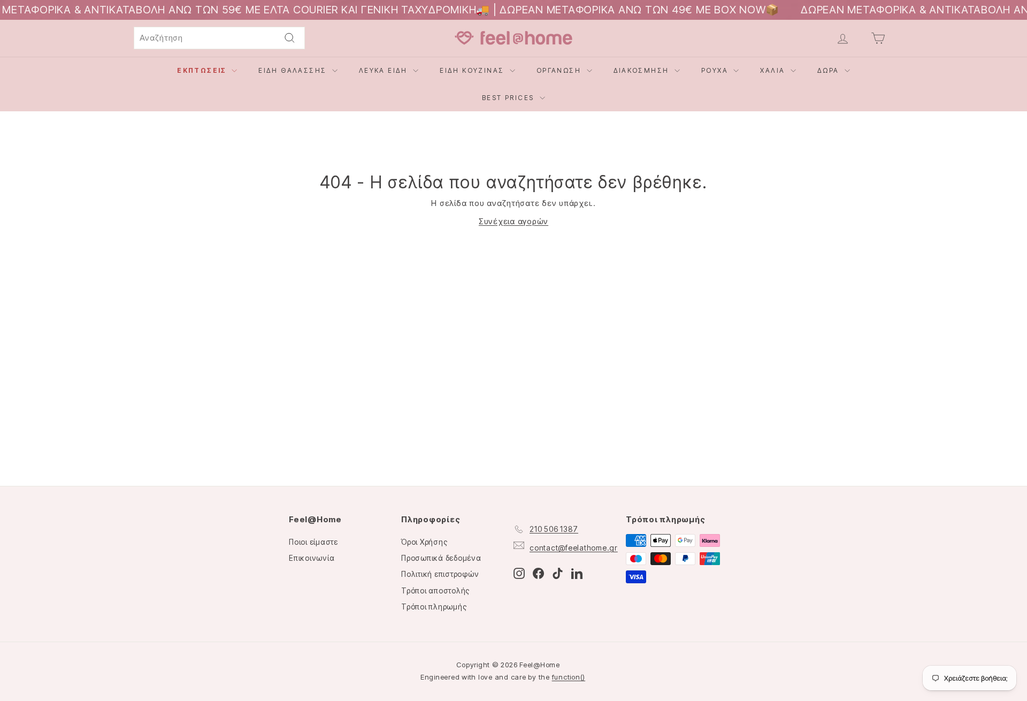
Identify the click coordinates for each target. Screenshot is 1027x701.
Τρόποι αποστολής (435, 590)
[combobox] (219, 38)
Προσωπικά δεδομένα (441, 557)
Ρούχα (716, 70)
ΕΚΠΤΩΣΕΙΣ (203, 70)
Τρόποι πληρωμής (433, 606)
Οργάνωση (560, 70)
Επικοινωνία (311, 557)
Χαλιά (773, 70)
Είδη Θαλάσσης (293, 70)
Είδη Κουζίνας (473, 70)
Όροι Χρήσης (424, 541)
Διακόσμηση (643, 70)
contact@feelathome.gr (574, 547)
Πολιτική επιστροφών (440, 573)
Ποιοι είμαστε (313, 541)
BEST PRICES (509, 98)
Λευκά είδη (384, 70)
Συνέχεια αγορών (513, 221)
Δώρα (829, 70)
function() (569, 677)
